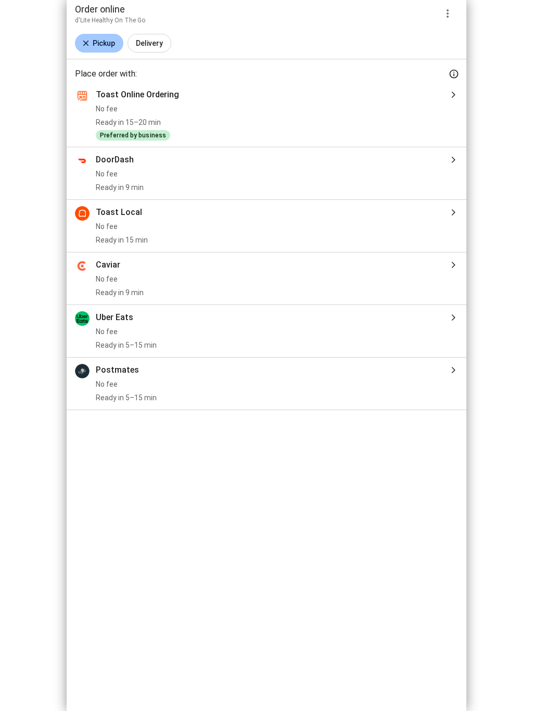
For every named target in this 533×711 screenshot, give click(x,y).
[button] (99, 43)
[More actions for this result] (447, 13)
